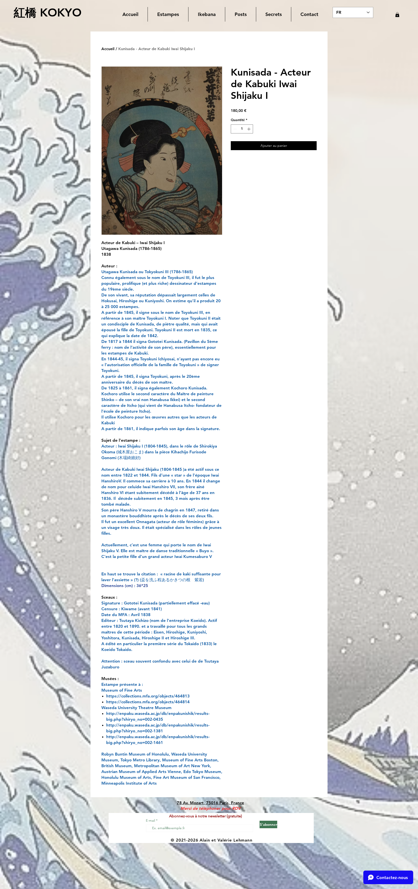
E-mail (151, 820)
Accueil (107, 48)
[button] (168, 14)
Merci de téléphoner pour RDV (210, 808)
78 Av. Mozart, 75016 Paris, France (210, 802)
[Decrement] (234, 129)
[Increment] (249, 129)
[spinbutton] (242, 129)
